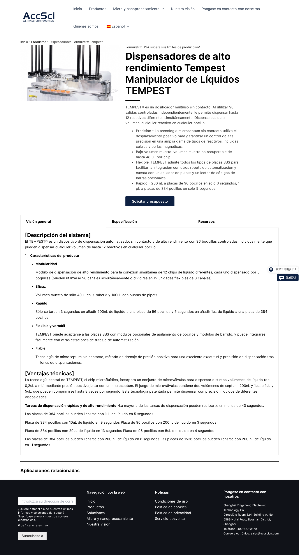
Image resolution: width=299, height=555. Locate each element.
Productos (97, 9)
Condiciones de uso (171, 501)
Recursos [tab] (206, 221)
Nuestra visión (183, 9)
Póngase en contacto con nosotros (231, 9)
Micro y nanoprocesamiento (136, 9)
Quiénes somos (85, 26)
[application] (162, 8)
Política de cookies (170, 507)
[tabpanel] (149, 341)
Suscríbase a (32, 536)
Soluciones (96, 513)
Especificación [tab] (124, 221)
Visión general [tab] (38, 221)
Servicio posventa (170, 518)
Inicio (77, 9)
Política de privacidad (173, 513)
